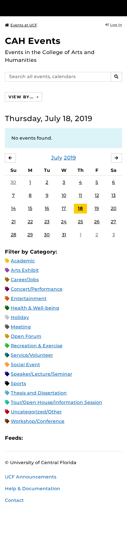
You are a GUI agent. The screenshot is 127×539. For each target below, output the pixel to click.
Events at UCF (23, 25)
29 (30, 235)
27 (113, 222)
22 (30, 222)
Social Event (25, 364)
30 (13, 182)
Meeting (21, 327)
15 (30, 208)
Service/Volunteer (32, 355)
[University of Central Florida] (49, 8)
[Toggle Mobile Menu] (120, 7)
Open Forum (26, 336)
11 (80, 195)
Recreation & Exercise (37, 346)
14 (13, 208)
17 (64, 208)
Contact (14, 500)
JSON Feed (75, 438)
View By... (21, 96)
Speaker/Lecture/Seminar (41, 374)
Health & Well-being (35, 308)
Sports (18, 383)
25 (80, 222)
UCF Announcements (30, 477)
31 (64, 235)
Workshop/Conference (37, 421)
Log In (116, 24)
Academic (23, 261)
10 (64, 195)
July (56, 158)
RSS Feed (53, 438)
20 (114, 208)
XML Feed (64, 438)
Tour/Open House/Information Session (56, 402)
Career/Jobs (25, 280)
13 (113, 195)
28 (13, 235)
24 (64, 222)
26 (97, 222)
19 (96, 208)
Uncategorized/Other (36, 412)
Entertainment (29, 298)
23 (46, 222)
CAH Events (33, 40)
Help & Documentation (32, 488)
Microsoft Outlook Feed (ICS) (42, 438)
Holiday (20, 317)
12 (97, 195)
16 (47, 208)
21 (13, 222)
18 (80, 208)
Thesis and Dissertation (39, 393)
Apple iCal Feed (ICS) (31, 438)
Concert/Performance (37, 289)
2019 (70, 158)
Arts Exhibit (25, 270)
